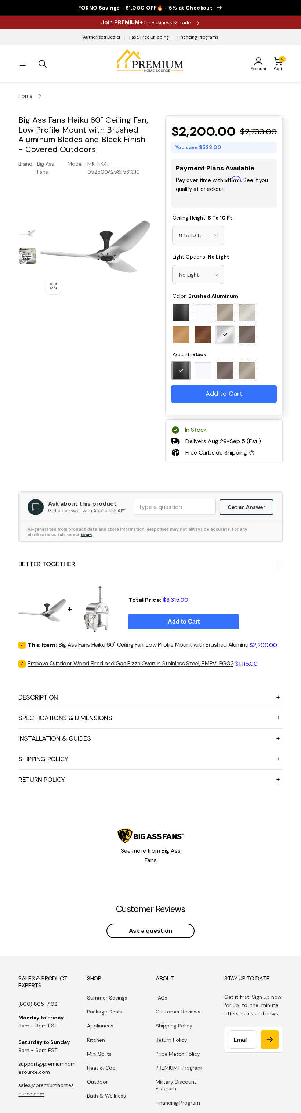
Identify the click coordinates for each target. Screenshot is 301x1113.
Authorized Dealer (102, 37)
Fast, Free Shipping (149, 37)
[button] (23, 64)
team (86, 543)
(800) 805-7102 (37, 1012)
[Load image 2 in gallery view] (27, 256)
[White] (203, 379)
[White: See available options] (203, 320)
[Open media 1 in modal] (95, 244)
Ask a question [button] (150, 939)
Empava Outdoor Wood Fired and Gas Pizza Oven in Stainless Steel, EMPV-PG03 (130, 672)
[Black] (181, 320)
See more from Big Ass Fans (151, 863)
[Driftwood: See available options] (247, 320)
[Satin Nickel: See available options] (225, 320)
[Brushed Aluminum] (225, 343)
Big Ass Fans (45, 167)
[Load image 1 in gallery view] (27, 233)
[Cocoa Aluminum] (203, 343)
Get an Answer (246, 515)
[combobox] (198, 243)
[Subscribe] (270, 1048)
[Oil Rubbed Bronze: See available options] (247, 343)
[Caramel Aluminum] (181, 343)
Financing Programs (197, 37)
